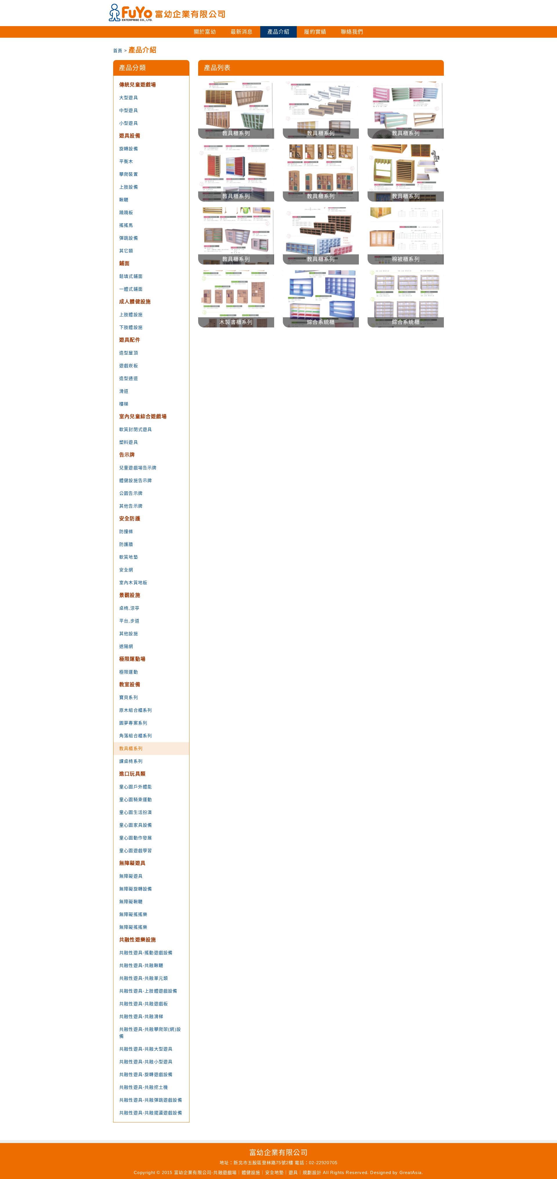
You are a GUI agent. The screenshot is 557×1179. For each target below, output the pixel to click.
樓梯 (124, 403)
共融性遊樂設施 (137, 940)
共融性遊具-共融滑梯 (141, 1016)
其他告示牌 (131, 506)
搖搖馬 (126, 225)
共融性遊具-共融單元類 (143, 978)
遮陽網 (126, 646)
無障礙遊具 (132, 863)
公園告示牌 (131, 493)
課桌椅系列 (131, 761)
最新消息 (242, 32)
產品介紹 (278, 32)
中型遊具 (128, 110)
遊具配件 (129, 340)
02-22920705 (323, 1162)
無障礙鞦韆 (131, 901)
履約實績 (315, 32)
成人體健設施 (135, 302)
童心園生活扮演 (135, 812)
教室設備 (129, 684)
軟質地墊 (128, 557)
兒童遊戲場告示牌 (138, 467)
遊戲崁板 (128, 365)
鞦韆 (124, 199)
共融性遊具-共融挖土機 (143, 1087)
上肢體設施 (131, 314)
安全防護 (129, 518)
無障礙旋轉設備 (135, 888)
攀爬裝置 (128, 174)
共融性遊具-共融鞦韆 (141, 965)
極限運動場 (132, 659)
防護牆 (126, 544)
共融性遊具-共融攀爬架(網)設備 (150, 1033)
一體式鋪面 (131, 289)
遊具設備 (129, 136)
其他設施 (128, 633)
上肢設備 (128, 186)
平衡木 (126, 161)
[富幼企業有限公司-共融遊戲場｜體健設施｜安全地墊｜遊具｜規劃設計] (167, 12)
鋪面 (124, 263)
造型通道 (128, 378)
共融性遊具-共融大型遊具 (146, 1048)
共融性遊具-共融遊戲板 (143, 1003)
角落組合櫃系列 (135, 735)
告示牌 (127, 455)
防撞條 (126, 531)
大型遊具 (128, 97)
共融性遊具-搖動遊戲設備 (146, 952)
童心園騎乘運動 (135, 799)
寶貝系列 (128, 697)
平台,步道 (129, 620)
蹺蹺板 (126, 212)
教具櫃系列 (131, 748)
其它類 (126, 250)
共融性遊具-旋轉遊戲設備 (146, 1074)
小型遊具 (128, 123)
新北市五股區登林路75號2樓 (263, 1162)
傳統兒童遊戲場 (137, 85)
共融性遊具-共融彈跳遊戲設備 (150, 1099)
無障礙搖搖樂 (133, 914)
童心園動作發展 (135, 837)
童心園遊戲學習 (135, 850)
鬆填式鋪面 (131, 276)
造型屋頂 (128, 352)
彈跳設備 (128, 238)
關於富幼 (205, 32)
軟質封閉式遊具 (135, 429)
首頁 (117, 50)
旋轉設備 (128, 148)
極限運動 (128, 671)
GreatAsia (410, 1172)
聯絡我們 (352, 32)
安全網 (126, 569)
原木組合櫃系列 (135, 710)
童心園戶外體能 (135, 786)
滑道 (124, 391)
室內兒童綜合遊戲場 (143, 416)
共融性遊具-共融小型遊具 (146, 1061)
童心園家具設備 (135, 825)
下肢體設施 (131, 327)
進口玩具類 (132, 774)
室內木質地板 (133, 582)
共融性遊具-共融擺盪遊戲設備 (150, 1112)
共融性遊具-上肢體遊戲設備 (148, 990)
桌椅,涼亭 (129, 608)
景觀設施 (129, 595)
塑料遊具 (128, 442)
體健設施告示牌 (135, 480)
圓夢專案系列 (133, 722)
